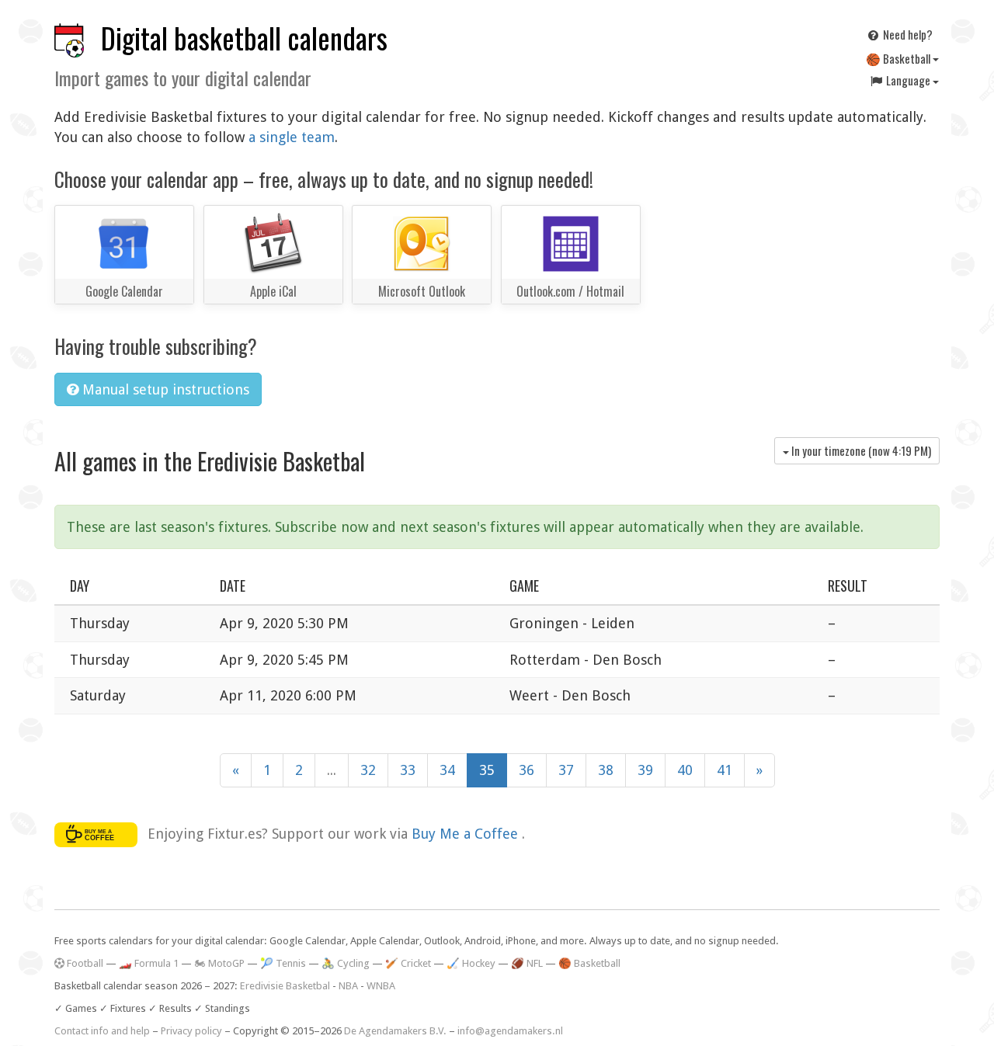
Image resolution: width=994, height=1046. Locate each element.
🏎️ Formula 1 (149, 963)
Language (908, 80)
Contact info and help (102, 1031)
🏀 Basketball (899, 58)
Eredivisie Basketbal (285, 986)
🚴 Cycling (345, 963)
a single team (291, 137)
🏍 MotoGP (219, 963)
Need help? (907, 34)
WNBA (381, 986)
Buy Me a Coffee (467, 833)
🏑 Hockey (471, 963)
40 (685, 770)
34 (447, 770)
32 (368, 770)
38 (605, 770)
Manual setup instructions (163, 389)
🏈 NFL (527, 963)
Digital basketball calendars (244, 37)
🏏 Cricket (408, 963)
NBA (348, 986)
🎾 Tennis (283, 963)
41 (724, 770)
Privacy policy (191, 1031)
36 (526, 770)
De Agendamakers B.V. (395, 1031)
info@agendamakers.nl (510, 1031)
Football (83, 963)
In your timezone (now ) (860, 450)
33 (407, 770)
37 (566, 770)
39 (645, 770)
